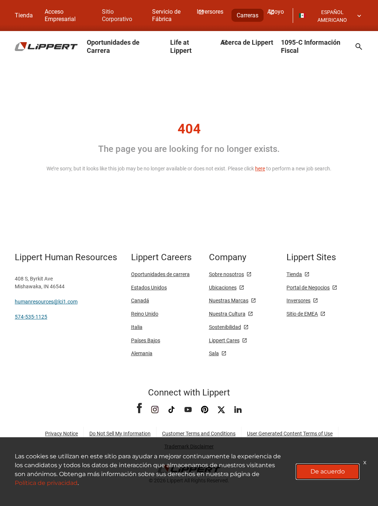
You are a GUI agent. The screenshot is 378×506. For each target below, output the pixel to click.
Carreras (247, 15)
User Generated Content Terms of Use (290, 434)
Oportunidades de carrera (160, 274)
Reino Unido (144, 314)
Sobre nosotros (226, 274)
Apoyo (275, 11)
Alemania (141, 353)
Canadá (140, 300)
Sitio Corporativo (117, 15)
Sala (214, 353)
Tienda (24, 15)
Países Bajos (145, 340)
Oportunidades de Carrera (113, 46)
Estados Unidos (149, 288)
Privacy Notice (61, 434)
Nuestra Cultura (227, 314)
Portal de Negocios (308, 288)
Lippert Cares (224, 340)
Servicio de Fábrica (166, 15)
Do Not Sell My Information (120, 434)
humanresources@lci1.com (46, 302)
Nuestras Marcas (228, 300)
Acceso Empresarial (60, 15)
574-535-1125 (31, 317)
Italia (136, 327)
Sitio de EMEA (302, 314)
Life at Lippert (181, 46)
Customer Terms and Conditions (199, 434)
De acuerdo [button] (327, 471)
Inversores (298, 300)
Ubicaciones (223, 288)
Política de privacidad (46, 482)
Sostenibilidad (225, 327)
